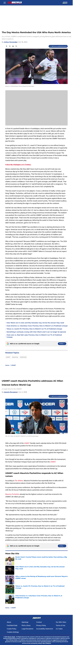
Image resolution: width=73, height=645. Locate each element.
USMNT (8, 357)
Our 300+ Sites (61, 622)
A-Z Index (59, 629)
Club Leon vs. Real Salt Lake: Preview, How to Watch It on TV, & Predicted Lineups (34, 336)
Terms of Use (60, 625)
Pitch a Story (26, 625)
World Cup (15, 357)
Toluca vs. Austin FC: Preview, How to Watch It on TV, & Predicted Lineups (34, 329)
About (9, 622)
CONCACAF (23, 357)
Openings (25, 622)
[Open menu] (5, 3)
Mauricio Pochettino (12, 494)
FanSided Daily (12, 625)
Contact (39, 622)
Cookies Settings (13, 632)
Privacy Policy (41, 625)
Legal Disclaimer (27, 629)
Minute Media (11, 636)
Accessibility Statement (44, 629)
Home (7, 365)
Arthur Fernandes (10, 42)
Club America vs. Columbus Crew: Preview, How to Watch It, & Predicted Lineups (37, 326)
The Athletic (19, 481)
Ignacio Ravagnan (11, 392)
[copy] (16, 46)
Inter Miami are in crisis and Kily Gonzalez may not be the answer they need (35, 323)
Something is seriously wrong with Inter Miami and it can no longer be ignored (36, 332)
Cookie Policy (11, 629)
